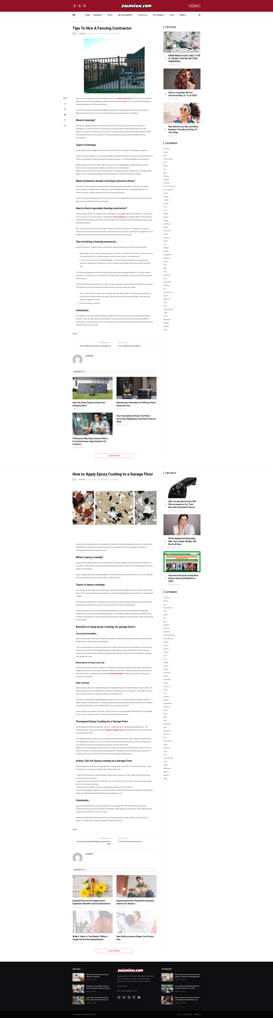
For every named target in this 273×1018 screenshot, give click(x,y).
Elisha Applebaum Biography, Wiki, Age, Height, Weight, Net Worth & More (182, 541)
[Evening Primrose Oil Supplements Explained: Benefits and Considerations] (93, 886)
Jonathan (82, 33)
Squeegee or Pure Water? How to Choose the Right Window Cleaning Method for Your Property (98, 987)
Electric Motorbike (169, 186)
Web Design (167, 319)
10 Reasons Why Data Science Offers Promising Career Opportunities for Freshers (90, 441)
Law (164, 244)
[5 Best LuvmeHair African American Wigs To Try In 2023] (181, 79)
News (165, 268)
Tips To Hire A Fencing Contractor (130, 841)
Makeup (165, 251)
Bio (164, 169)
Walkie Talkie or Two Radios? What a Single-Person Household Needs (90, 937)
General (165, 220)
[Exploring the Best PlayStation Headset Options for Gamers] (136, 886)
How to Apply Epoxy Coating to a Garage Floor (95, 346)
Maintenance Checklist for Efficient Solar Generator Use (136, 404)
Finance (165, 200)
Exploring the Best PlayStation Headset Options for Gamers (135, 902)
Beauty (165, 166)
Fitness (165, 203)
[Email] (65, 125)
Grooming (166, 224)
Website (166, 323)
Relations (166, 285)
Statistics (166, 299)
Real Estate (167, 282)
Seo (164, 289)
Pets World (158, 15)
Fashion (166, 196)
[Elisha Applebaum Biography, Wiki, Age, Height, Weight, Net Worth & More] (181, 524)
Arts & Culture (168, 159)
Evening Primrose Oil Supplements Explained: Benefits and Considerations (91, 902)
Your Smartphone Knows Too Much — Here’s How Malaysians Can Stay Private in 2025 (136, 418)
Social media (167, 292)
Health (165, 227)
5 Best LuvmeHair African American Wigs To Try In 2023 (182, 94)
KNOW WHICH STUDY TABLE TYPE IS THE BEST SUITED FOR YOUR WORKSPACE (184, 58)
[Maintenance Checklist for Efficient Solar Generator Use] (136, 388)
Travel (165, 316)
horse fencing (105, 131)
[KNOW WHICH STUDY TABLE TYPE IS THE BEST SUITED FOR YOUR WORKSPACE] (181, 41)
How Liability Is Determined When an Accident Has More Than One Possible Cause (187, 987)
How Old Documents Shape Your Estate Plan (135, 937)
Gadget (165, 213)
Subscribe (194, 6)
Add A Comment (114, 456)
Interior (165, 241)
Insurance (166, 237)
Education (166, 183)
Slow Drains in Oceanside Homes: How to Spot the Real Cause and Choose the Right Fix (97, 999)
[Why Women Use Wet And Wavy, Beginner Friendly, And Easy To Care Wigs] (181, 113)
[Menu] (74, 15)
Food (165, 207)
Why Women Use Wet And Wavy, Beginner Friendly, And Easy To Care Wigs (183, 129)
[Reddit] (65, 115)
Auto (165, 162)
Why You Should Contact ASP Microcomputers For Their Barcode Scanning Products (182, 504)
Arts (110, 15)
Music (165, 265)
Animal (165, 152)
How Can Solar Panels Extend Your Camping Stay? (89, 404)
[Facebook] (65, 104)
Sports (165, 295)
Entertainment (125, 15)
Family (165, 193)
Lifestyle (142, 15)
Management (167, 254)
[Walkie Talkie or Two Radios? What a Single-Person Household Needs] (93, 922)
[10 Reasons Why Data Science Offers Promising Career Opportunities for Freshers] (93, 424)
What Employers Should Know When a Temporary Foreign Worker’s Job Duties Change (187, 999)
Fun (164, 210)
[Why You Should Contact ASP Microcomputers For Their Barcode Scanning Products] (181, 487)
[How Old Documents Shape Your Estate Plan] (136, 922)
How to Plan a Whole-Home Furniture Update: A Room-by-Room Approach (187, 975)
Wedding (166, 326)
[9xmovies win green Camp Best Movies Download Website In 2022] (181, 561)
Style (165, 302)
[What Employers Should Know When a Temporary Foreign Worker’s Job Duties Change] (167, 1000)
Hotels (165, 234)
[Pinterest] (65, 120)
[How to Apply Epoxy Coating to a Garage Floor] (115, 511)
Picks (165, 278)
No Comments (104, 33)
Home (87, 15)
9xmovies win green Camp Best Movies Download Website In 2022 (183, 578)
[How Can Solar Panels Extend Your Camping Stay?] (93, 388)
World (183, 15)
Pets (165, 272)
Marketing (166, 258)
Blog (164, 172)
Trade (165, 313)
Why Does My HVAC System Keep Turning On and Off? (97, 975)
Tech (172, 15)
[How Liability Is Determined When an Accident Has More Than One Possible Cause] (167, 989)
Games (165, 217)
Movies (165, 261)
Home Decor (167, 231)
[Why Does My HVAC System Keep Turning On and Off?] (78, 977)
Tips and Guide (168, 309)
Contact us (197, 1014)
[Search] (199, 15)
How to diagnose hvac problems (129, 346)
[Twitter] (65, 109)
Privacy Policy (187, 1014)
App (164, 155)
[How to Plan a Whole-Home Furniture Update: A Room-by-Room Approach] (167, 977)
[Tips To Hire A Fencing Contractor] (115, 65)
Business (98, 15)
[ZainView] (136, 6)
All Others (166, 149)
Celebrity (166, 179)
